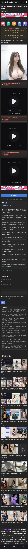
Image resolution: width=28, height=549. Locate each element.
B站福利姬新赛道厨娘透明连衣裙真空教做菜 (12, 473)
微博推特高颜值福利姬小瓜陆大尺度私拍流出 (12, 522)
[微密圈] (19, 24)
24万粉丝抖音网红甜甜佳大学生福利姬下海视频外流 (14, 405)
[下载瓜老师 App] (22, 2)
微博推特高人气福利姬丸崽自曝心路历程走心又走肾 (14, 490)
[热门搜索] (24, 24)
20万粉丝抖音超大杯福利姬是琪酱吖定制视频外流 (13, 389)
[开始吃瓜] (14, 24)
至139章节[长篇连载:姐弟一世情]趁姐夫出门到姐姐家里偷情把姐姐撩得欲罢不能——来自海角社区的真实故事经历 (14, 210)
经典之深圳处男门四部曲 (15, 339)
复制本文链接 (14, 195)
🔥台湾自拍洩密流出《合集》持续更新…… (13, 237)
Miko (2, 11)
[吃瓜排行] (3, 24)
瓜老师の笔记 (8, 2)
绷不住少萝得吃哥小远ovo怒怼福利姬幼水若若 (12, 439)
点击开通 (6, 84)
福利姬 (6, 11)
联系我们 (17, 543)
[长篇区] (8, 24)
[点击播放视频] (14, 101)
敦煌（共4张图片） (7, 241)
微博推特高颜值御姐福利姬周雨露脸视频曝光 (12, 506)
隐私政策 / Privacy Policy (9, 543)
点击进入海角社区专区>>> (8, 205)
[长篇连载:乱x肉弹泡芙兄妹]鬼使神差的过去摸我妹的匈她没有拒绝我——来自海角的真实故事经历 (14, 217)
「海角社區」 (12, 28)
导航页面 (22, 543)
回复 (10, 279)
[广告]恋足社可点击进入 (8, 270)
